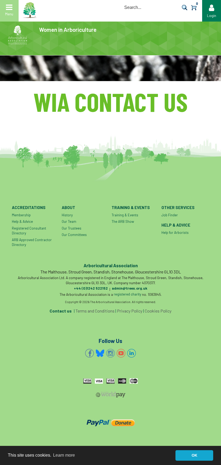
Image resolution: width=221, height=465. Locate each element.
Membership (21, 215)
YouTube (121, 353)
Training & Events (125, 215)
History (67, 215)
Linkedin (131, 353)
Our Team (69, 221)
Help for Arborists (175, 232)
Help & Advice (22, 221)
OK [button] (194, 455)
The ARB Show (123, 221)
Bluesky (100, 353)
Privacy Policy (129, 310)
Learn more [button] (64, 455)
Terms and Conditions (95, 310)
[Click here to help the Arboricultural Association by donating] (110, 422)
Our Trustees (71, 228)
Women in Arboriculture (67, 29)
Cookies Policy (158, 310)
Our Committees (74, 234)
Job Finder (169, 215)
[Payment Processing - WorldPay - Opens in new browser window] (110, 395)
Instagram (110, 353)
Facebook (89, 353)
